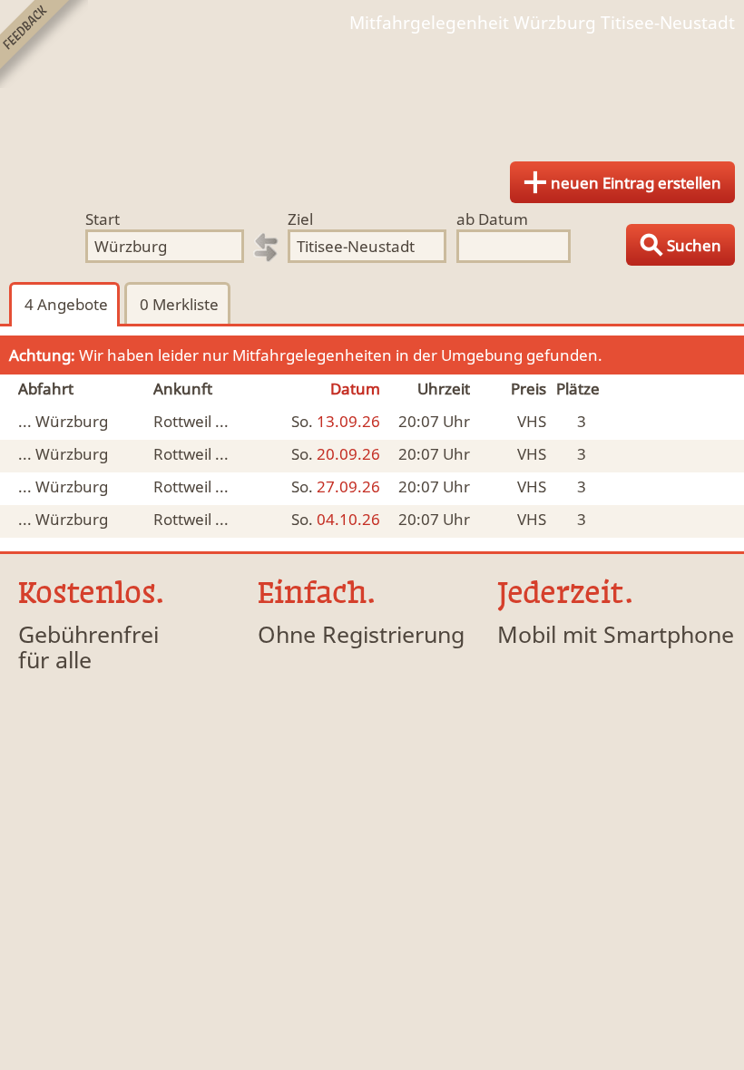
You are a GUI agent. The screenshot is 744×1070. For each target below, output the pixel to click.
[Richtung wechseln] (266, 247)
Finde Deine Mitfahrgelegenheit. (372, 90)
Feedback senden (44, 44)
